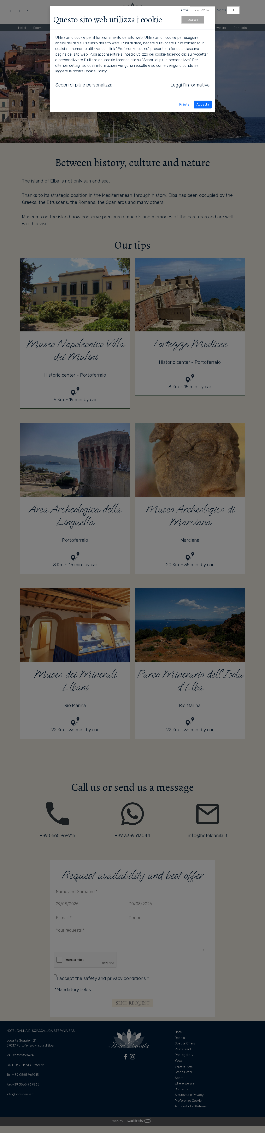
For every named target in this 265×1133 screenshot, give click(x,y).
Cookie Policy (95, 71)
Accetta (202, 104)
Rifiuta (184, 104)
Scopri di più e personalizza (83, 85)
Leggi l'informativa (190, 85)
